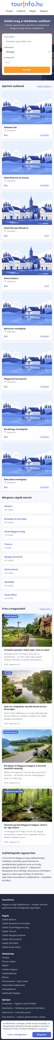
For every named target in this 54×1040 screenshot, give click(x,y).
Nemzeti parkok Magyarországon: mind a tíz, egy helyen (25, 826)
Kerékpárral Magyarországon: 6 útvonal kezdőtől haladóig (25, 767)
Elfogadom (41, 1034)
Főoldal (9, 11)
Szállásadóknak (9, 973)
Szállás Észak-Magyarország (15, 927)
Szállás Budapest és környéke (16, 923)
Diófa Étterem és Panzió (16, 177)
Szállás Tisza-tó (9, 931)
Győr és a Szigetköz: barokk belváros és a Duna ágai (25, 708)
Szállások (21, 11)
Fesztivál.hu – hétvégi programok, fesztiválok (23, 1008)
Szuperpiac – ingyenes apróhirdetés (19, 1003)
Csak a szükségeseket (17, 1034)
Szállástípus (8, 47)
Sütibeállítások (9, 989)
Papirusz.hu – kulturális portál (16, 1012)
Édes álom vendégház (15, 479)
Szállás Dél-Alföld (10, 943)
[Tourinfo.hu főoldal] (27, 4)
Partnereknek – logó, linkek (15, 981)
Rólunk (5, 977)
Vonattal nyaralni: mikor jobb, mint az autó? (27, 649)
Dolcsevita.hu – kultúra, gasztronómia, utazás (23, 1017)
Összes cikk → (46, 609)
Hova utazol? (9, 37)
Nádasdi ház (10, 127)
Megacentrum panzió (15, 378)
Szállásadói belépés (11, 993)
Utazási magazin (10, 969)
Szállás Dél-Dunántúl (12, 939)
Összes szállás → (44, 86)
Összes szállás (9, 961)
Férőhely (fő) (9, 57)
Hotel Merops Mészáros (16, 227)
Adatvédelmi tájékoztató (13, 985)
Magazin (44, 11)
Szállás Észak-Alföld (11, 947)
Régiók (33, 11)
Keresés (27, 69)
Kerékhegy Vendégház (16, 429)
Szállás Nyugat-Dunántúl (13, 935)
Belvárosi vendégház (15, 328)
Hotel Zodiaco (11, 278)
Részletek (43, 1029)
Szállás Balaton (9, 919)
